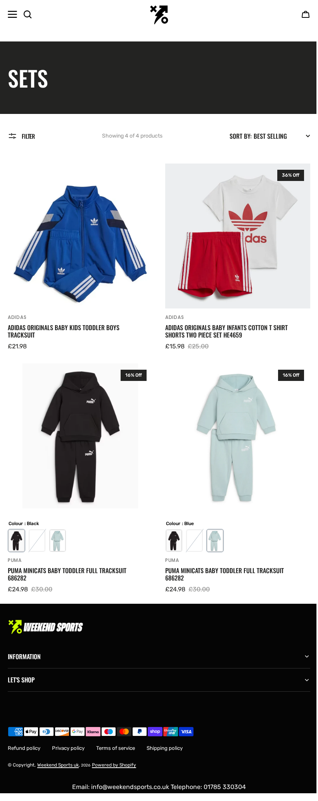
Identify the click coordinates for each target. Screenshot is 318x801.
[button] (305, 14)
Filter (28, 136)
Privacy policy (68, 742)
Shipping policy (165, 742)
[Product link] (80, 257)
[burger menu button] (12, 14)
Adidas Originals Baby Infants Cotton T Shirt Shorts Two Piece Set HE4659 (226, 331)
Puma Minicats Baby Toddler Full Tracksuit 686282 (67, 574)
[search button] (27, 14)
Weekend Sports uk (58, 759)
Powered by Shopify (114, 759)
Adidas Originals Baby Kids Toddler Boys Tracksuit (63, 331)
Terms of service (115, 742)
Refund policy (24, 742)
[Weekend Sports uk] (159, 14)
